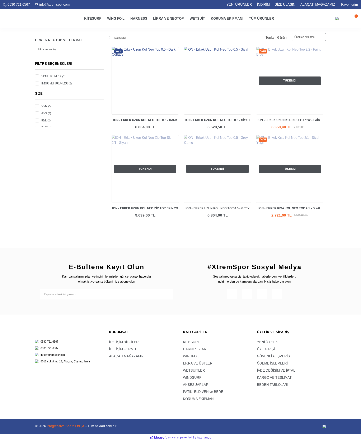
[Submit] (168, 294)
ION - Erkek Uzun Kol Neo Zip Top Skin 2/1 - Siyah (145, 208)
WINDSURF (192, 377)
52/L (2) (46, 120)
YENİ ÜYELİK (267, 342)
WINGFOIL (191, 356)
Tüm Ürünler (261, 18)
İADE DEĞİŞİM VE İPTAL (276, 370)
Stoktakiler (120, 37)
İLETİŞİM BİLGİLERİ (124, 342)
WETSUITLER (194, 370)
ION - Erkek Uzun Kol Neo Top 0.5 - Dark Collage (145, 120)
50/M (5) (46, 106)
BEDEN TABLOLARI (272, 384)
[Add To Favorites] (174, 51)
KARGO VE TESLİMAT (274, 377)
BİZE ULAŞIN (285, 4)
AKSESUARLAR (195, 384)
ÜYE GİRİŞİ (266, 349)
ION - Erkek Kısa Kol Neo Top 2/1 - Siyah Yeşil (289, 208)
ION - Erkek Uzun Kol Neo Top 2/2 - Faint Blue (290, 120)
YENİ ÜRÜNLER (239, 4)
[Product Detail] (186, 49)
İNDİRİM (263, 4)
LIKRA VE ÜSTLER (197, 363)
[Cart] (354, 18)
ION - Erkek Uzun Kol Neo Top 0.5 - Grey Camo (217, 208)
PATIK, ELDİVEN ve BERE (203, 392)
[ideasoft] (158, 437)
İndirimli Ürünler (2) (56, 83)
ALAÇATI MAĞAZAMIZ (317, 4)
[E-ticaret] (180, 437)
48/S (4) (46, 113)
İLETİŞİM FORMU (122, 349)
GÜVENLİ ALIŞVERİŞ (273, 356)
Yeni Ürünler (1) (53, 76)
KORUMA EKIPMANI (199, 399)
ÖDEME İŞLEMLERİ (272, 363)
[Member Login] (345, 18)
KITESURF (191, 342)
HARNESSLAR (194, 349)
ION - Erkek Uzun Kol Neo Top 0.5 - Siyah (217, 120)
